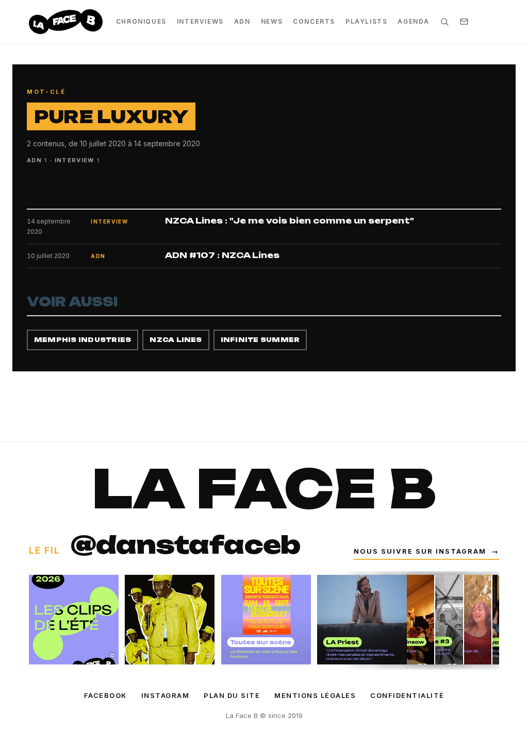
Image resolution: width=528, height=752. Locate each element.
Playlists (366, 21)
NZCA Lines (176, 340)
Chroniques (141, 21)
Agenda (414, 21)
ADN (242, 21)
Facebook (105, 695)
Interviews (200, 21)
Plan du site (232, 695)
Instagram (165, 695)
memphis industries (82, 340)
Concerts (314, 21)
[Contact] (464, 21)
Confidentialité (407, 695)
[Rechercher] (444, 21)
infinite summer (260, 340)
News (272, 21)
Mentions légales (315, 695)
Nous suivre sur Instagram (426, 551)
